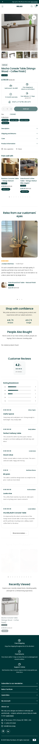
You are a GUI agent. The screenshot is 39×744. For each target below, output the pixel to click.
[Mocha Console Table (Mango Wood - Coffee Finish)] (10, 606)
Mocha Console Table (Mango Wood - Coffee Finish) (10, 620)
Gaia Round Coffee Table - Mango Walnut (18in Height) (28, 180)
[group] (19, 32)
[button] (9, 197)
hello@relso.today (10, 726)
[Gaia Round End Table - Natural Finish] (4, 285)
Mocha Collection (24, 120)
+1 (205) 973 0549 (10, 723)
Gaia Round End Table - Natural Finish (22, 282)
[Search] (32, 6)
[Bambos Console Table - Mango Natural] (10, 167)
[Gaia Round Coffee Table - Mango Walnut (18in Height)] (29, 167)
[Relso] (19, 6)
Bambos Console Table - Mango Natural (10, 179)
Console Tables (14, 120)
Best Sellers (5, 120)
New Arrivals (5, 123)
